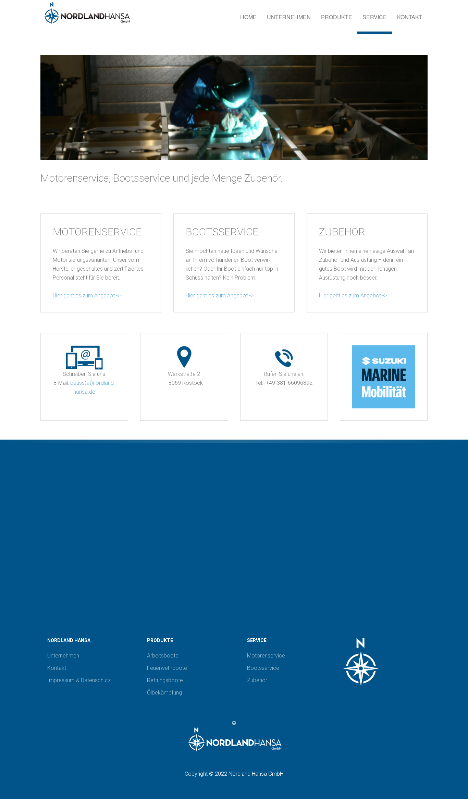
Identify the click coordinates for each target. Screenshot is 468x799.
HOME (248, 17)
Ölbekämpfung (164, 692)
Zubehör (257, 680)
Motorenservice (266, 655)
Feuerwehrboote (167, 668)
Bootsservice (263, 668)
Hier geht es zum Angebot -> (87, 295)
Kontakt (56, 668)
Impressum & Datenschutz (79, 680)
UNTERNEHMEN (289, 17)
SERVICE (374, 17)
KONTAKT (409, 17)
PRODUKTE (336, 17)
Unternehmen (63, 655)
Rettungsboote (165, 680)
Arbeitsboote (162, 655)
